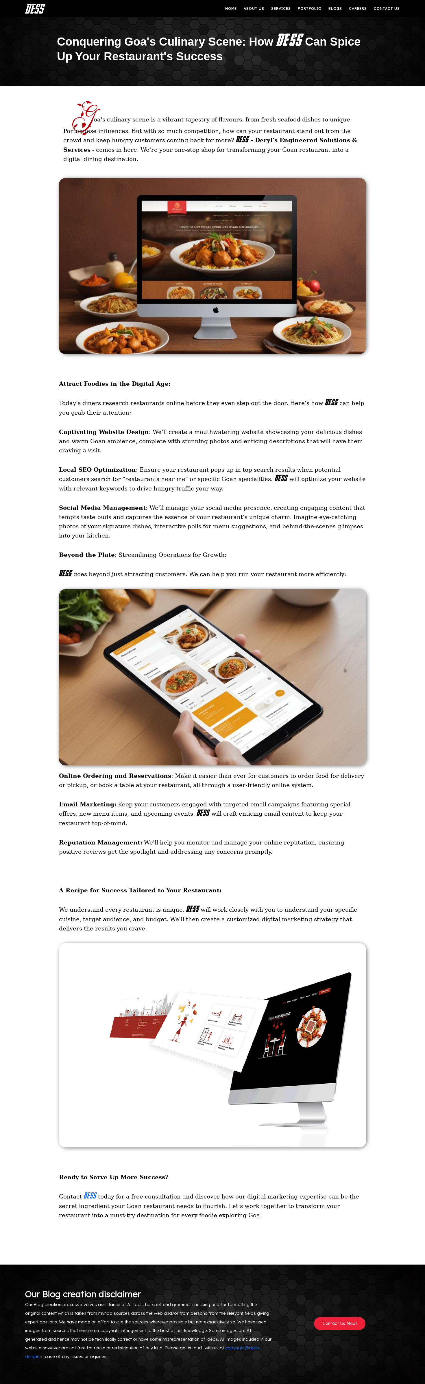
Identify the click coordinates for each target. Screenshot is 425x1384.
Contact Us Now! (340, 1323)
